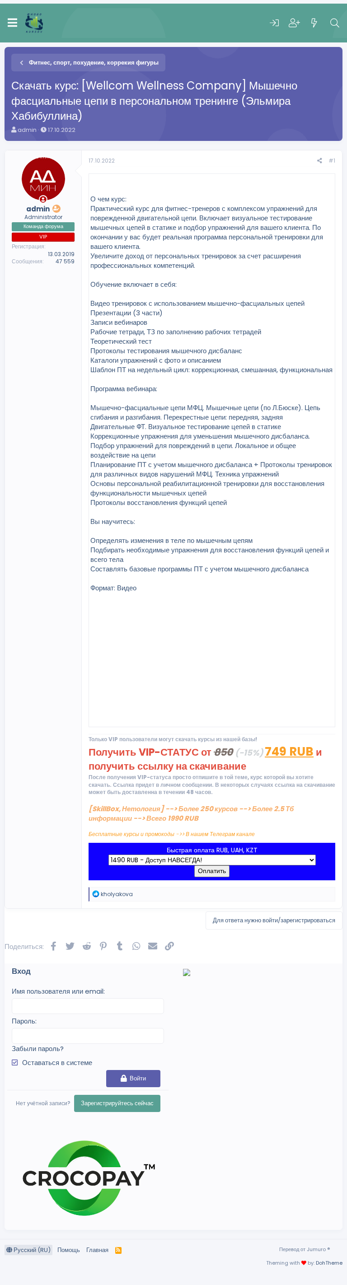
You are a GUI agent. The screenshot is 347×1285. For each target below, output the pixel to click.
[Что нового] (314, 23)
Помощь (68, 1250)
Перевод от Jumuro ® (304, 1249)
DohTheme (329, 1262)
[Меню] (12, 23)
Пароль (23, 1021)
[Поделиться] (319, 161)
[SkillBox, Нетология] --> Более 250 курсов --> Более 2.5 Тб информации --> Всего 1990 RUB (191, 813)
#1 (331, 160)
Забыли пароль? (38, 1048)
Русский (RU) (31, 1250)
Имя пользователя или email (57, 991)
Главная (97, 1250)
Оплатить (212, 870)
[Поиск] (334, 23)
